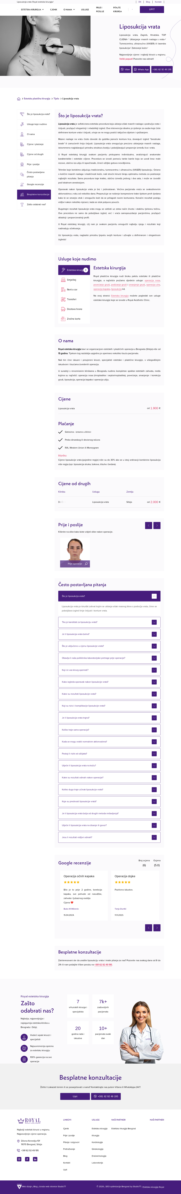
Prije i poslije (100, 9)
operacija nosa (152, 280)
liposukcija (116, 289)
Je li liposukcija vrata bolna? (75, 634)
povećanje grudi (101, 284)
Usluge (85, 9)
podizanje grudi (119, 284)
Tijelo (56, 98)
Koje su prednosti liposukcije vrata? (79, 801)
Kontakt (158, 2)
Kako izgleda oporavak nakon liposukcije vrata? (85, 682)
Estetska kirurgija (120, 295)
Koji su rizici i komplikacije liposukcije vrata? (83, 705)
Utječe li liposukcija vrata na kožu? (79, 765)
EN (140, 2)
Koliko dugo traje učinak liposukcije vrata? (82, 789)
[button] (32, 9)
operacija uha (153, 284)
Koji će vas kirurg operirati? (75, 670)
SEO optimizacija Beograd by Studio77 (123, 1186)
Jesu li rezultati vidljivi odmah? (77, 837)
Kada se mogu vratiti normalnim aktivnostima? (84, 741)
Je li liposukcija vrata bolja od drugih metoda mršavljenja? (90, 813)
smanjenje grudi (137, 284)
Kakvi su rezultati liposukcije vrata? (79, 694)
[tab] (74, 270)
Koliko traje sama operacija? (75, 729)
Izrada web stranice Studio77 (52, 1186)
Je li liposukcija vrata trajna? (75, 717)
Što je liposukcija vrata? (73, 596)
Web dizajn (27, 1186)
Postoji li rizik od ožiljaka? (74, 753)
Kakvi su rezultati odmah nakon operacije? (82, 777)
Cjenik (53, 9)
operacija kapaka (101, 289)
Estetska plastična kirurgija (37, 98)
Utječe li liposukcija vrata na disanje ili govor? (84, 825)
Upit (152, 9)
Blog (148, 2)
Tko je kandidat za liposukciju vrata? (79, 622)
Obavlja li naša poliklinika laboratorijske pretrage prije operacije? (93, 658)
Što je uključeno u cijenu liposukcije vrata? (83, 646)
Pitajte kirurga (117, 9)
